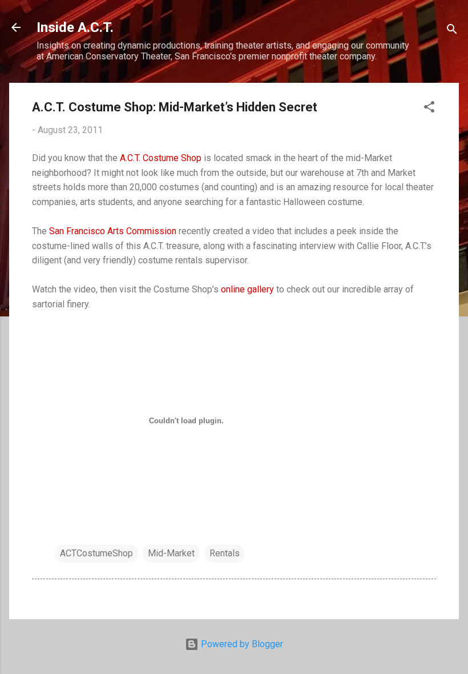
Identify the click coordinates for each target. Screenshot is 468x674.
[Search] (452, 31)
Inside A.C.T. (75, 27)
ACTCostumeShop (96, 553)
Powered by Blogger (241, 644)
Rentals (224, 553)
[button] (429, 109)
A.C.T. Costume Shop (160, 158)
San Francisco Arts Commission (112, 231)
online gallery (247, 289)
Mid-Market (171, 553)
